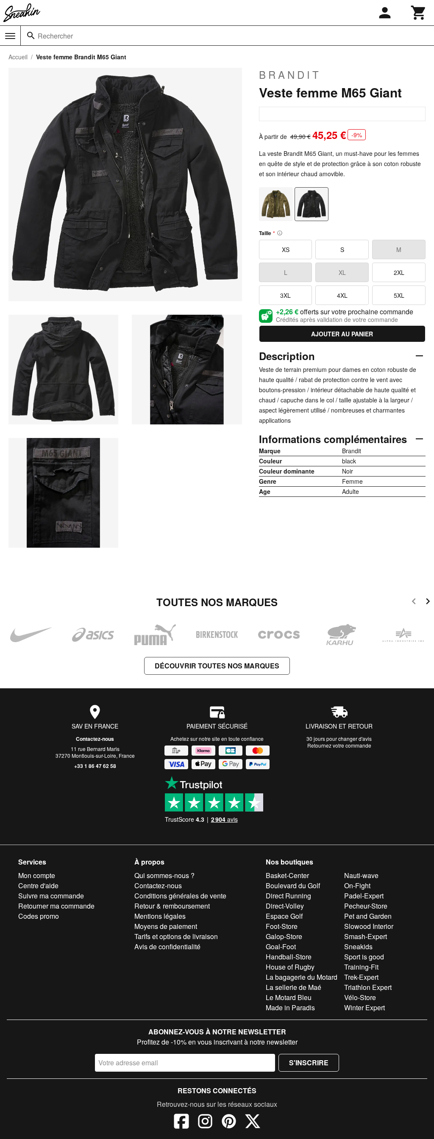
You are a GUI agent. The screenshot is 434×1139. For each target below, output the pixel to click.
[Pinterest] (228, 1122)
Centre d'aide (38, 885)
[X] (252, 1122)
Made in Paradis (290, 1007)
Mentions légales (160, 916)
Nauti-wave (361, 875)
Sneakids (358, 946)
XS (285, 249)
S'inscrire (308, 1062)
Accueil (18, 57)
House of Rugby (290, 967)
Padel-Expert (364, 896)
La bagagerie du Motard (301, 977)
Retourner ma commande (56, 906)
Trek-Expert (361, 977)
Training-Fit (361, 967)
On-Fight (357, 885)
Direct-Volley (285, 906)
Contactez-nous (95, 738)
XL (342, 272)
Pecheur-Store (365, 906)
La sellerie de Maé (293, 987)
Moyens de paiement (165, 926)
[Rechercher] (31, 35)
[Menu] (10, 36)
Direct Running (288, 896)
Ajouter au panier (342, 334)
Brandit (290, 74)
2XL (399, 272)
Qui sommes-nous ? (164, 875)
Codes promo (38, 916)
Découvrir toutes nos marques (217, 666)
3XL (285, 295)
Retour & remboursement (172, 906)
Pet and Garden (368, 916)
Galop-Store (284, 936)
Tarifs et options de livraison (176, 936)
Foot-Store (282, 926)
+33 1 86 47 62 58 (95, 766)
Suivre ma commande (51, 896)
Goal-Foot (281, 946)
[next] (428, 602)
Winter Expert (364, 1007)
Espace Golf (284, 916)
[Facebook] (181, 1122)
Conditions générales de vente (180, 896)
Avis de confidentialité (167, 946)
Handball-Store (289, 957)
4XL (342, 295)
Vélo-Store (360, 997)
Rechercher (55, 36)
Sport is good (364, 957)
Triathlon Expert (368, 987)
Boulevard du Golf (293, 885)
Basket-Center (287, 875)
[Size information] (280, 233)
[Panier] (418, 12)
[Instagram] (205, 1122)
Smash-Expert (365, 936)
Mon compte (36, 875)
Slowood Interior (368, 926)
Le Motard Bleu (289, 997)
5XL (399, 295)
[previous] (414, 602)
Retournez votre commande (339, 745)
